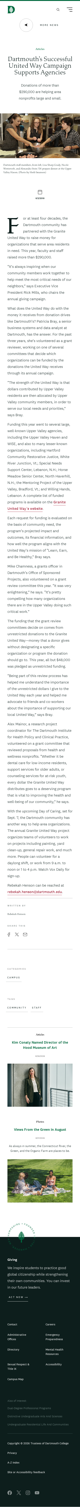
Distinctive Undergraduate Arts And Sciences (34, 1416)
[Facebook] (9, 1494)
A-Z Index (13, 1462)
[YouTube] (37, 1494)
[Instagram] (28, 1494)
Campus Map (15, 1379)
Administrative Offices (16, 1337)
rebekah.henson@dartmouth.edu (34, 891)
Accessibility (54, 1364)
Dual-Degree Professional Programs (29, 1408)
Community (17, 1007)
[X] (19, 1494)
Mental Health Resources (54, 1352)
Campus (13, 977)
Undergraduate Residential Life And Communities (38, 1424)
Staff (37, 1007)
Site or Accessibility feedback (26, 1472)
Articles (40, 49)
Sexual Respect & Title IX (18, 1366)
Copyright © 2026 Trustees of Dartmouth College (38, 1443)
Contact (12, 1324)
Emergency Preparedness (54, 1337)
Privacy (12, 1453)
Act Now (16, 1297)
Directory (13, 1349)
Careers (50, 1324)
